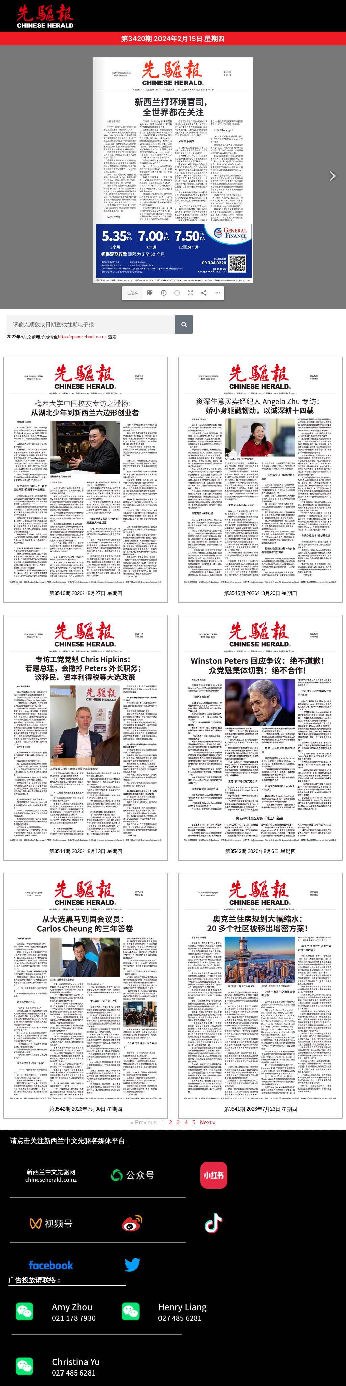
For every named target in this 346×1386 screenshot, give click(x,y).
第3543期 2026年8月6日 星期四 (260, 851)
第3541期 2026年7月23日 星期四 (260, 1109)
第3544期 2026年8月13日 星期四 (85, 851)
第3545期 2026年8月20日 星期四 (260, 593)
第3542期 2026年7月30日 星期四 (85, 1109)
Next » (208, 1122)
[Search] (184, 324)
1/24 (132, 293)
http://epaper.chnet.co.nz (82, 336)
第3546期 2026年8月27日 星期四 (85, 593)
